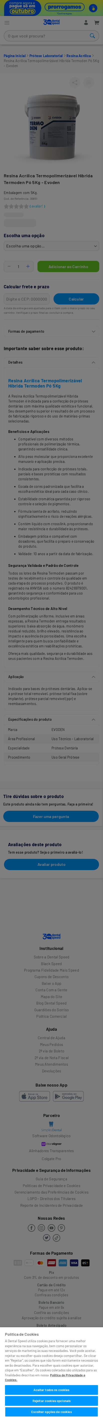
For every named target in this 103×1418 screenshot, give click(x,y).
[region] (51, 1372)
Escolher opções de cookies (51, 1412)
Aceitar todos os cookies (51, 1390)
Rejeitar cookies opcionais (51, 1401)
